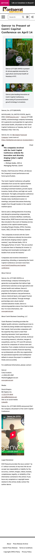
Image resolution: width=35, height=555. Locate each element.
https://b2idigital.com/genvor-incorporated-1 (17, 140)
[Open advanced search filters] (27, 17)
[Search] (23, 17)
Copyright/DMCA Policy (12, 552)
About (9, 544)
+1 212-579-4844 (7, 394)
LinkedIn (4, 402)
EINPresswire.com (12, 117)
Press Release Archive (20, 544)
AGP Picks (4, 3)
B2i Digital (16, 135)
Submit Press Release (10, 548)
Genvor (23, 117)
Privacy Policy (27, 552)
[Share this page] (32, 17)
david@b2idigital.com (9, 397)
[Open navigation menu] (3, 17)
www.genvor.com (7, 311)
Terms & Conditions (25, 548)
